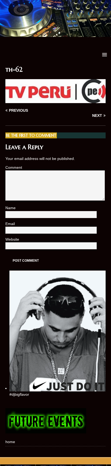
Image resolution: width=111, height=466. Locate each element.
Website (12, 239)
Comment (13, 167)
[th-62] (55, 100)
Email (10, 224)
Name (11, 208)
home (10, 442)
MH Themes (86, 461)
